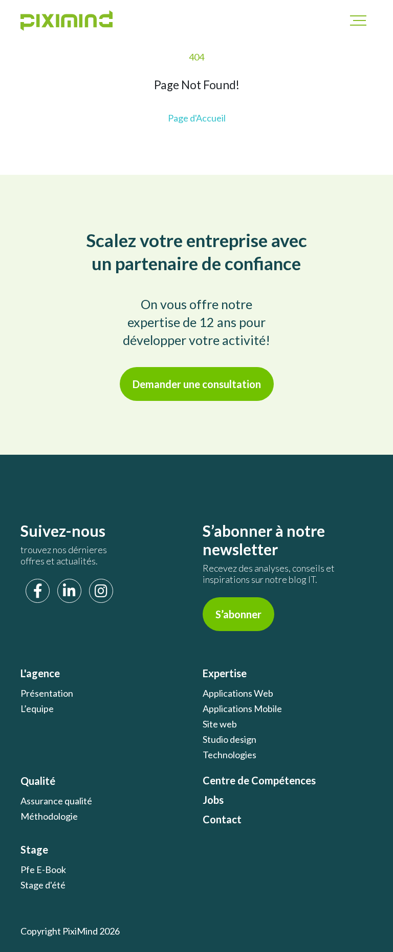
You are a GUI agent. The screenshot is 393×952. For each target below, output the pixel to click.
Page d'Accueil (197, 118)
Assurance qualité (56, 800)
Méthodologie (49, 816)
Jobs (213, 799)
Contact (222, 819)
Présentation (46, 693)
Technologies (229, 754)
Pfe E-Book (43, 869)
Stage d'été (43, 884)
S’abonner (238, 614)
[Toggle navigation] (353, 20)
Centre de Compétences (259, 780)
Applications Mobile (242, 708)
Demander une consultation (197, 384)
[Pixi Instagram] (101, 591)
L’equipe (37, 708)
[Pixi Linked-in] (69, 591)
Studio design (229, 739)
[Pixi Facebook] (38, 591)
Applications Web (238, 693)
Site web (220, 724)
